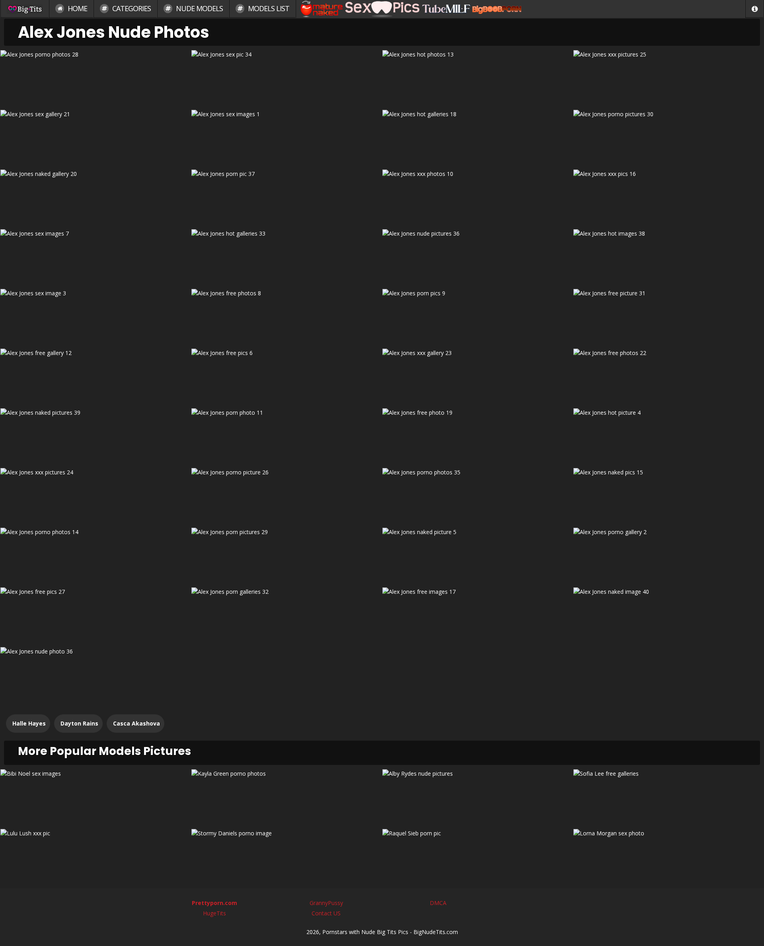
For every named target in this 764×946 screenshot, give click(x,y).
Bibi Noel (96, 796)
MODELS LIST (267, 8)
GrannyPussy (326, 903)
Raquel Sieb (477, 855)
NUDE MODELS (198, 8)
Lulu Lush (96, 855)
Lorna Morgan (669, 855)
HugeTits (214, 913)
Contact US (326, 913)
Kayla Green (286, 796)
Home (76, 8)
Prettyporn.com (214, 903)
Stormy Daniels (286, 855)
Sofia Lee (668, 796)
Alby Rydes (477, 796)
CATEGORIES (131, 8)
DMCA (438, 903)
